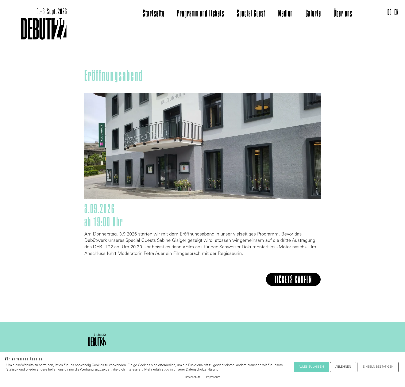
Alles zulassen (311, 366)
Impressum (213, 377)
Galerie (313, 14)
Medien (285, 14)
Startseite (154, 14)
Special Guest (251, 14)
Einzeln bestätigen (378, 366)
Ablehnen (343, 366)
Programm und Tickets (200, 14)
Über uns (343, 14)
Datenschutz (192, 377)
